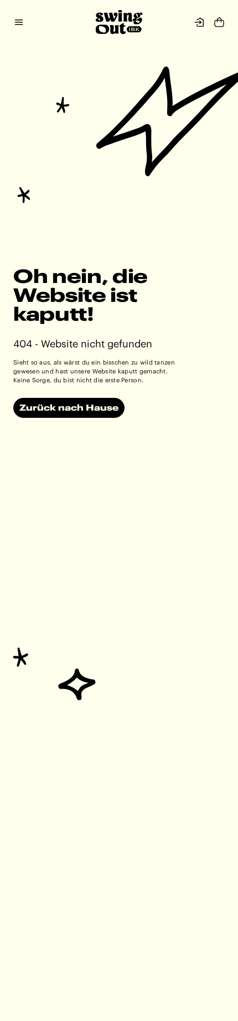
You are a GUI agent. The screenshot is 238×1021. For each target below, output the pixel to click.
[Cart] (219, 23)
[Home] (119, 22)
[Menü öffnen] (24, 22)
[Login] (199, 22)
